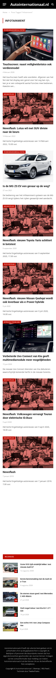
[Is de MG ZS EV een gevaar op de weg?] (28, 166)
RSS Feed (45, 668)
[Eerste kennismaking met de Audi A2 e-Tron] (10, 582)
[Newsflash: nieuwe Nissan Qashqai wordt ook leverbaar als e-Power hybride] (28, 278)
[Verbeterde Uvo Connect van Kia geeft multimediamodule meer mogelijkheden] (28, 336)
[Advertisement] (28, 520)
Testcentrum (9, 264)
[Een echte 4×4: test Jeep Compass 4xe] (10, 626)
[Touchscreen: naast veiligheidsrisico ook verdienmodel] (28, 44)
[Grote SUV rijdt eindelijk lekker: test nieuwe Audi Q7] (10, 568)
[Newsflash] (28, 452)
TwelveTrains (34, 671)
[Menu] (4, 4)
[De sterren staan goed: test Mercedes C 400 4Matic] (10, 597)
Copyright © (11, 668)
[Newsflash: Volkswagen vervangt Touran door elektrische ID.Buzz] (28, 394)
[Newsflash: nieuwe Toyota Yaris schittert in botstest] (28, 220)
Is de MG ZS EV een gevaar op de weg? (26, 186)
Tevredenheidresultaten (14, 30)
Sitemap (36, 668)
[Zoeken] (52, 4)
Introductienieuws (12, 322)
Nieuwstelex (9, 94)
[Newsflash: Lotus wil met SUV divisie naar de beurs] (28, 108)
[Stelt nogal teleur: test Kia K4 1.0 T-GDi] (10, 611)
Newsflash (9, 472)
